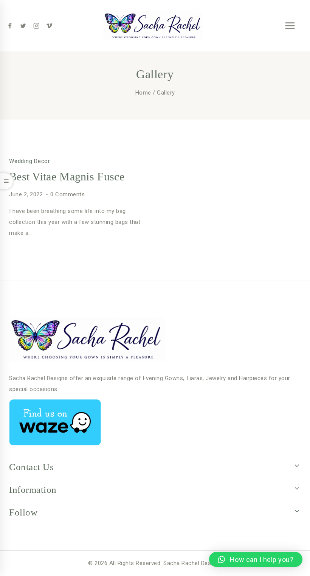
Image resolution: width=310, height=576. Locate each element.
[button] (255, 559)
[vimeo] (49, 26)
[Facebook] (10, 26)
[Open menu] (290, 25)
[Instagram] (36, 26)
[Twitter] (23, 26)
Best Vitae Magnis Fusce (66, 176)
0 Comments (67, 194)
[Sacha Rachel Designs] (153, 25)
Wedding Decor (29, 161)
